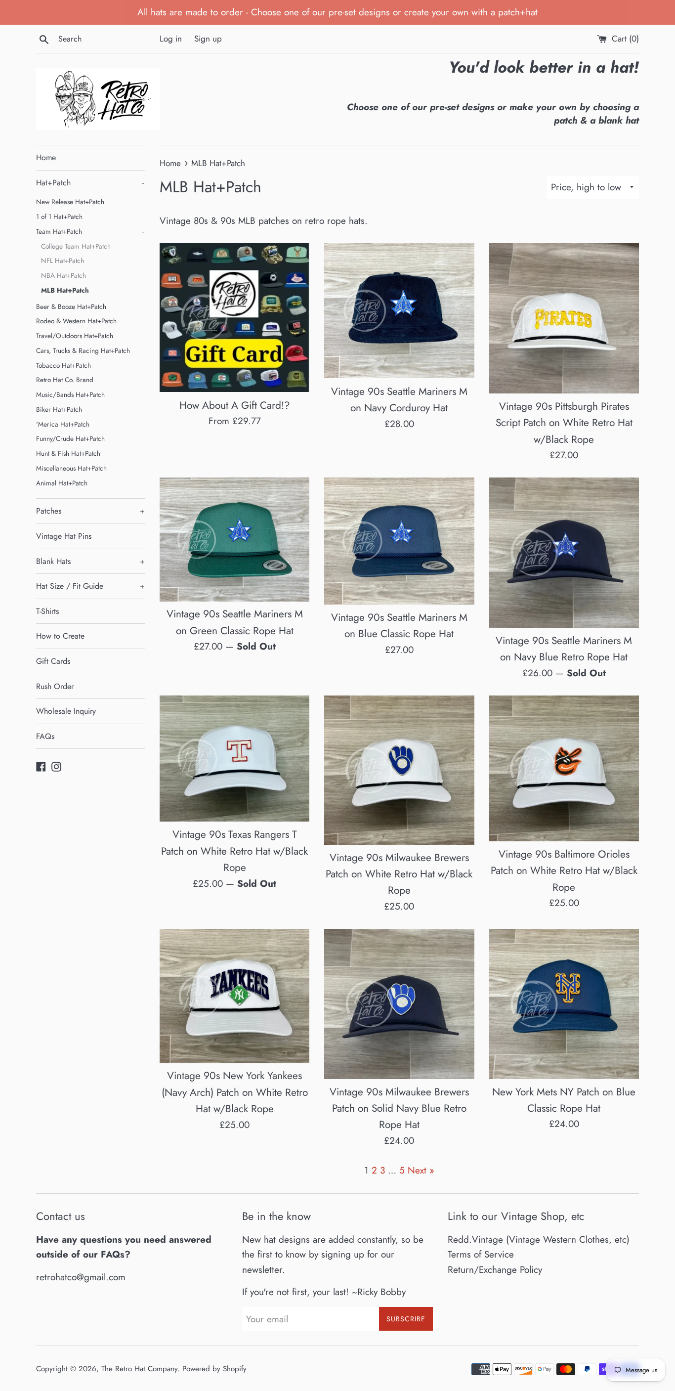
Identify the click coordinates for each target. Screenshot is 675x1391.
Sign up (208, 38)
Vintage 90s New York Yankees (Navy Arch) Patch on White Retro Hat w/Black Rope (235, 1092)
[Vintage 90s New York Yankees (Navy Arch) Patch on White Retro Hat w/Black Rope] (234, 996)
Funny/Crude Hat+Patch (70, 438)
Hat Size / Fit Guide (90, 586)
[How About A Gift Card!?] (234, 317)
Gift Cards (53, 661)
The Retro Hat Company (139, 1368)
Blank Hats (90, 561)
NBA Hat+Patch (63, 275)
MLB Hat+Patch (65, 290)
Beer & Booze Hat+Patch (71, 306)
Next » (421, 1170)
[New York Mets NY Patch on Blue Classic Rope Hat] (564, 1004)
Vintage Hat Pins (63, 536)
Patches (90, 511)
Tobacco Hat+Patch (63, 365)
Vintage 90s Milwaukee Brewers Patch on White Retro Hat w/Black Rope (399, 874)
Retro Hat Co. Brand (64, 380)
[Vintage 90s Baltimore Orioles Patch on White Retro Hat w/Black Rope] (564, 768)
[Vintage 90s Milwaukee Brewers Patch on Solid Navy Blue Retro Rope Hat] (399, 1004)
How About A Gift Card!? (234, 405)
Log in (171, 38)
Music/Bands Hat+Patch (70, 394)
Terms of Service (481, 1254)
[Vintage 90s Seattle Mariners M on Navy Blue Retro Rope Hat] (564, 552)
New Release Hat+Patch (70, 202)
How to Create (60, 636)
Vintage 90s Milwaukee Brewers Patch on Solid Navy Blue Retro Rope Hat (399, 1108)
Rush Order (55, 686)
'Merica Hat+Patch (62, 424)
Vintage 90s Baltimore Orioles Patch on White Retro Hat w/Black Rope (564, 871)
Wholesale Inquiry (66, 711)
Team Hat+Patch (90, 231)
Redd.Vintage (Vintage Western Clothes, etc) (539, 1239)
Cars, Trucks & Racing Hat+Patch (83, 350)
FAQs (45, 736)
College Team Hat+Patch (76, 246)
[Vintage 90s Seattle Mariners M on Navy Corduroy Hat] (399, 310)
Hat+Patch (90, 182)
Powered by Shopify (214, 1368)
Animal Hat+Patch (61, 483)
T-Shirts (47, 611)
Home (46, 157)
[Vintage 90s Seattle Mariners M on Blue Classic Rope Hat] (399, 541)
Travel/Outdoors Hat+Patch (74, 336)
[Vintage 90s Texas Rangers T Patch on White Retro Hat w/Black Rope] (234, 759)
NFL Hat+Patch (62, 260)
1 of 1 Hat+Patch (59, 216)
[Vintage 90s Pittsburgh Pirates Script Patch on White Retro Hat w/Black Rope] (564, 318)
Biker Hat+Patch (59, 409)
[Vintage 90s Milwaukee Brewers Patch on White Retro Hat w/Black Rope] (399, 770)
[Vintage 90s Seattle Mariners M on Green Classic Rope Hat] (234, 539)
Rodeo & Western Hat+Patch (76, 321)
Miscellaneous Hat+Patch (71, 468)
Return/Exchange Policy (495, 1269)
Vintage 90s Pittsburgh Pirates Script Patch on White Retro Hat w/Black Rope (564, 423)
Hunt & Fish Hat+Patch (68, 453)
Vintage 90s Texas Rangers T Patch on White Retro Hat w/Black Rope (234, 851)
